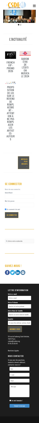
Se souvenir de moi (13, 209)
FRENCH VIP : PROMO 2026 (10, 66)
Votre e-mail (12, 294)
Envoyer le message (19, 406)
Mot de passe (9, 201)
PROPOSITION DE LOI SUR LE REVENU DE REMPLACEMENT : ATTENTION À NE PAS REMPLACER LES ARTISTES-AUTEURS (10, 113)
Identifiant (9, 193)
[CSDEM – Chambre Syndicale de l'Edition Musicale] (16, 4)
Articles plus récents (24, 162)
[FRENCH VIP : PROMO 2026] (10, 55)
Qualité (10, 319)
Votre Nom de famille (15, 311)
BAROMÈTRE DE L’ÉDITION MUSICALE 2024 (25, 67)
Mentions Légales (13, 350)
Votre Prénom (13, 302)
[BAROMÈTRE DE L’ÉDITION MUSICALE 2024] (25, 53)
